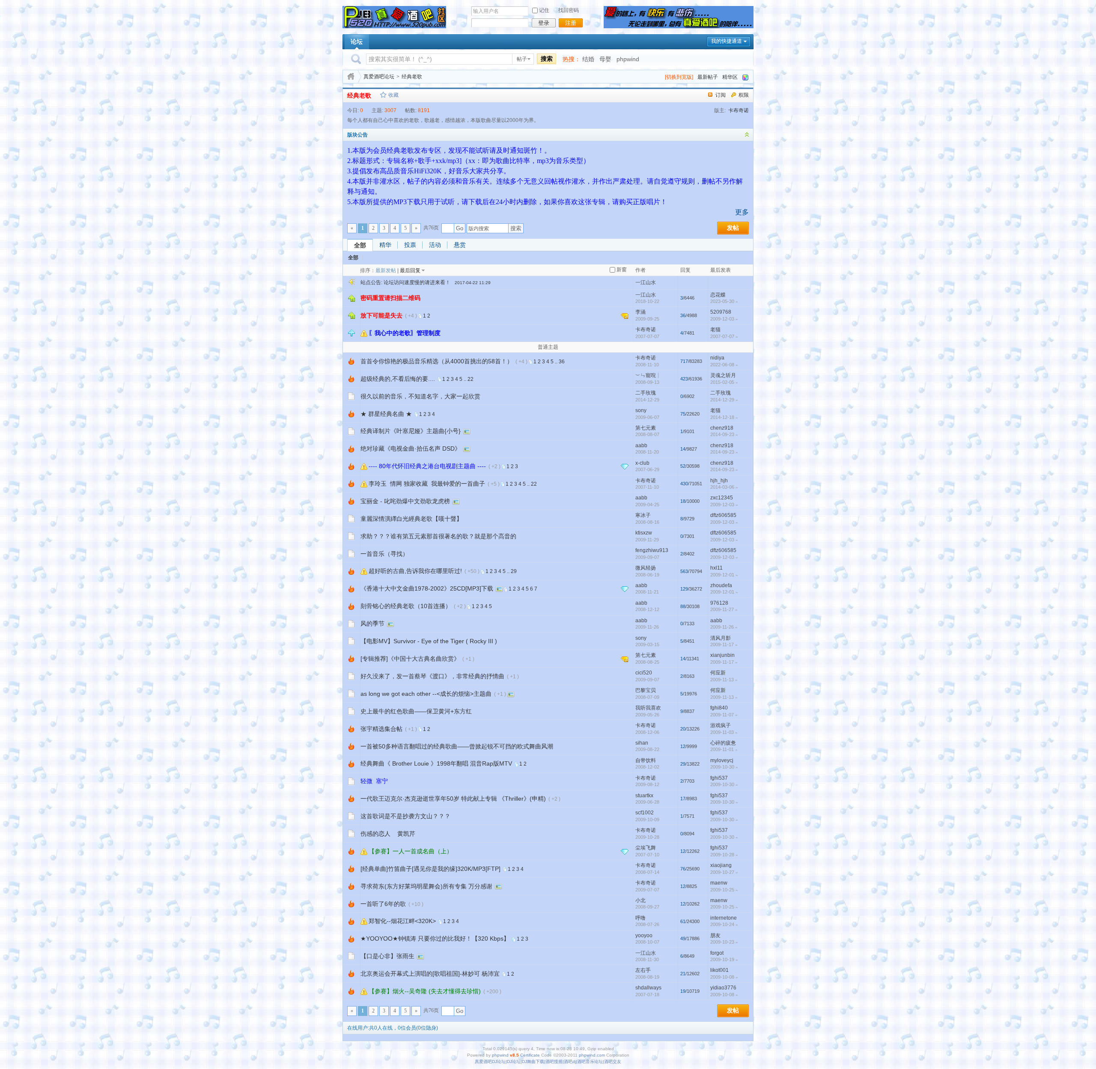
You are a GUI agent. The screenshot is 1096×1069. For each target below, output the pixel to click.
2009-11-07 (724, 714)
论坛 (357, 41)
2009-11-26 (724, 627)
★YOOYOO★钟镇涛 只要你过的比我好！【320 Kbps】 (434, 938)
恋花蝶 (718, 295)
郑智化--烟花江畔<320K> (402, 921)
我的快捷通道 (726, 41)
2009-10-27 (724, 872)
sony (640, 410)
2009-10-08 (724, 977)
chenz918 (721, 428)
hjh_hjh (719, 481)
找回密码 (568, 10)
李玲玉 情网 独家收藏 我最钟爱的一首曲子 (427, 483)
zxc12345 (721, 498)
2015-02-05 (724, 382)
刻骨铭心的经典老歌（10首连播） (405, 606)
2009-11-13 (724, 679)
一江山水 (645, 282)
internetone (723, 918)
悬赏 (460, 244)
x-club (642, 463)
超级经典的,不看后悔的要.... (397, 378)
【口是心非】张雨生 (387, 956)
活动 (435, 244)
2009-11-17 (724, 644)
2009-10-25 (724, 889)
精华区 (730, 77)
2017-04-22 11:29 (473, 282)
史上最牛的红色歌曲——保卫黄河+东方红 (416, 711)
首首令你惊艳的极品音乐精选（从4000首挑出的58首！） (436, 361)
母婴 (605, 59)
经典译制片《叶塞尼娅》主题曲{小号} (410, 431)
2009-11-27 (724, 609)
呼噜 (640, 918)
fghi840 (719, 708)
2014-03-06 (724, 487)
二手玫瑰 (645, 393)
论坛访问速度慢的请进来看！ (417, 282)
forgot (717, 953)
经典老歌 (412, 77)
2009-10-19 (724, 959)
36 (562, 362)
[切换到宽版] (679, 77)
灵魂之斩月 (723, 375)
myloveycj (721, 760)
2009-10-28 (724, 854)
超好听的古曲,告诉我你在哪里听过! (415, 570)
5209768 (720, 312)
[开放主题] (351, 396)
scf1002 (644, 813)
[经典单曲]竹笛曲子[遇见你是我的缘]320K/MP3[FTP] (430, 868)
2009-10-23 (724, 941)
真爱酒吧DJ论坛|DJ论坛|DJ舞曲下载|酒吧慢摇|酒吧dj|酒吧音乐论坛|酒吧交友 (548, 1061)
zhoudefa (721, 585)
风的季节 (372, 623)
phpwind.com (592, 1055)
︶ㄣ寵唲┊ (648, 375)
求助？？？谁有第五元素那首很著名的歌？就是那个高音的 (438, 536)
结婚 (588, 59)
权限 (744, 95)
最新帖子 (707, 77)
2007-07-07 (724, 336)
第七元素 (645, 428)
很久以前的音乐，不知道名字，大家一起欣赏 (420, 396)
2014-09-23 (724, 434)
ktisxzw (643, 533)
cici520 (643, 673)
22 (471, 379)
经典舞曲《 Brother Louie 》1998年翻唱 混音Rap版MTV (436, 763)
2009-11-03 (724, 732)
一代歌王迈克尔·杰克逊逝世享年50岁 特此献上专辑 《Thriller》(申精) (453, 798)
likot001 (719, 970)
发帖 (733, 228)
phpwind (627, 59)
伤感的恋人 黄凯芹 (387, 833)
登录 (543, 23)
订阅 (720, 95)
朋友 (715, 935)
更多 (742, 212)
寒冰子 (643, 515)
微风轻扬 (645, 568)
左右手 (643, 970)
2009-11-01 (724, 749)
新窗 (621, 270)
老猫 (715, 330)
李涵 (640, 312)
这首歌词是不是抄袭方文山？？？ (405, 816)
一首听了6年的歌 (383, 903)
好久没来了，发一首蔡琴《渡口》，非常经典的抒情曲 (432, 676)
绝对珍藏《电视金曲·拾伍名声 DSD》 (410, 448)
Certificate (530, 1055)
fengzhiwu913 (651, 550)
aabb (641, 445)
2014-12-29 (724, 399)
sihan (641, 743)
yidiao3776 (723, 988)
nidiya (717, 358)
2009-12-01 (724, 574)
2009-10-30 (724, 766)
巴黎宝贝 (645, 690)
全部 (360, 245)
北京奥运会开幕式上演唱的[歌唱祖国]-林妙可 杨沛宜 (430, 973)
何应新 (718, 673)
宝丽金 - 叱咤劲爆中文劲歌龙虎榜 (405, 501)
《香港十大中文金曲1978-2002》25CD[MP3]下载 (426, 588)
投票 (410, 244)
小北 (640, 900)
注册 (570, 23)
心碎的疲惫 (723, 743)
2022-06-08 (724, 364)
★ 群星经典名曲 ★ (386, 413)
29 (514, 571)
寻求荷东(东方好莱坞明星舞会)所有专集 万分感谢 (426, 886)
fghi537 (719, 778)
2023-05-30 (724, 301)
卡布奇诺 (738, 110)
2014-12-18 (724, 417)
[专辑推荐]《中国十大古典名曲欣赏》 (410, 658)
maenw (718, 883)
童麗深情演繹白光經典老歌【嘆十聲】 (411, 518)
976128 (719, 603)
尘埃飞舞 (645, 848)
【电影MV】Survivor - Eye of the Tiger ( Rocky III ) (428, 641)
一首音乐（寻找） (384, 553)
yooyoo (643, 935)
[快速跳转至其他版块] (350, 76)
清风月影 (720, 638)
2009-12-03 (724, 318)
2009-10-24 (724, 924)
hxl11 (716, 568)
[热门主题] (351, 361)
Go (459, 228)
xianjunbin (722, 655)
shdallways (648, 988)
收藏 (393, 95)
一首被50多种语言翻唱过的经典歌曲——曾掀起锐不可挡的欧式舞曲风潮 (456, 746)
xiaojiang (721, 865)
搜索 (547, 58)
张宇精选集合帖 (381, 728)
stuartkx (644, 796)
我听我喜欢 (648, 708)
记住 (544, 10)
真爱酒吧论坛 (378, 77)
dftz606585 (723, 515)
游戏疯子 (720, 725)
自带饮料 (645, 760)
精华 (385, 244)
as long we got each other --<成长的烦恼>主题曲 (425, 693)
